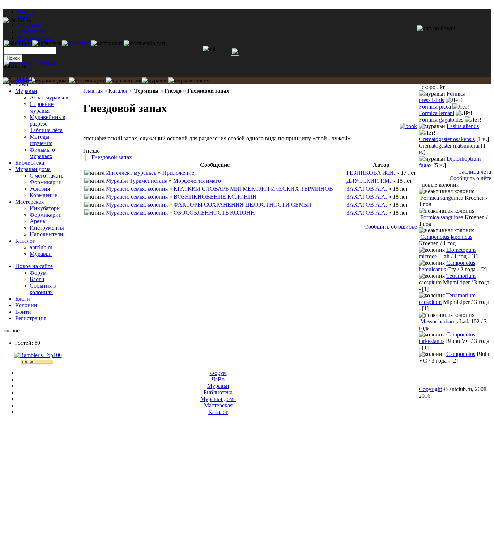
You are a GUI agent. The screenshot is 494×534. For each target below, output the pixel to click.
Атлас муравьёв (49, 97)
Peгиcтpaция (30, 318)
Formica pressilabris (442, 96)
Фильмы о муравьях (42, 153)
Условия (40, 189)
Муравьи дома (33, 169)
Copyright (430, 389)
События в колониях (43, 289)
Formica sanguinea (441, 198)
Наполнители (46, 234)
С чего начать (46, 176)
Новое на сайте (34, 266)
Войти (23, 312)
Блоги (37, 279)
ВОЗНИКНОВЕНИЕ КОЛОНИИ (215, 197)
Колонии (26, 305)
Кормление (43, 195)
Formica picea (435, 106)
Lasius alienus (463, 126)
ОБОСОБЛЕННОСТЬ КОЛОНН (214, 212)
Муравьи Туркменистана (136, 181)
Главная (93, 91)
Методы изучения (41, 140)
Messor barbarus (439, 321)
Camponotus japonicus (446, 237)
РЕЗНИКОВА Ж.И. (370, 173)
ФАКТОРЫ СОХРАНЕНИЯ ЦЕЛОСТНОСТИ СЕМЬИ (242, 205)
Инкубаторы (45, 208)
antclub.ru (41, 247)
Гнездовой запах (111, 157)
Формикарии (46, 182)
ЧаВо (21, 84)
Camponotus (460, 354)
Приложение (178, 173)
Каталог (118, 91)
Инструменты (47, 228)
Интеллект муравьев (131, 173)
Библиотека (29, 163)
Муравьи (26, 91)
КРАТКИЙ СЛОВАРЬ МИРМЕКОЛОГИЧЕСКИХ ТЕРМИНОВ (253, 189)
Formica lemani (436, 113)
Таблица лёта (46, 130)
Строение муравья (42, 107)
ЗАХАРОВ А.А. (366, 189)
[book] (408, 126)
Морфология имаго (197, 181)
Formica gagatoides (441, 119)
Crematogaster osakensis (447, 139)
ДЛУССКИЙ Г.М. (368, 181)
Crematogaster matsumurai (449, 146)
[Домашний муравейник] (76, 43)
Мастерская (29, 202)
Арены (38, 221)
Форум (25, 12)
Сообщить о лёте (470, 178)
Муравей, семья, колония (137, 189)
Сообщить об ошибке (390, 227)
